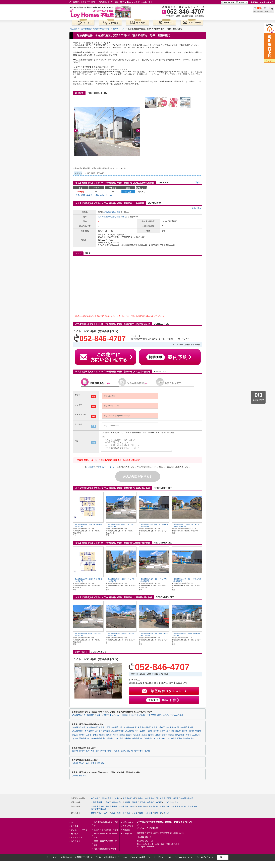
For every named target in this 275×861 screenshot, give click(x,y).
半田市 (162, 731)
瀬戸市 (156, 731)
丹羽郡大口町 (113, 738)
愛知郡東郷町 (84, 738)
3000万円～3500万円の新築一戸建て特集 (139, 715)
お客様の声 (127, 833)
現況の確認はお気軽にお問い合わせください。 (95, 195)
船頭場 (75, 751)
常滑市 (82, 735)
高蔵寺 (94, 813)
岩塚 (136, 813)
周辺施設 (126, 830)
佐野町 (123, 751)
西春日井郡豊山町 (98, 738)
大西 (92, 751)
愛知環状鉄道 (111, 806)
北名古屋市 (179, 735)
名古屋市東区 (92, 727)
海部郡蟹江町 (150, 738)
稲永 (103, 763)
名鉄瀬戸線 (192, 806)
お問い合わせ (128, 822)
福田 (97, 751)
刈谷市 (184, 731)
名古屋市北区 (104, 727)
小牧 (113, 813)
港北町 (110, 751)
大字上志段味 (96, 802)
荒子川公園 (95, 763)
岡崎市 (142, 731)
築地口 (82, 763)
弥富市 (188, 735)
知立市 (129, 735)
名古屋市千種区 (78, 727)
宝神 (88, 751)
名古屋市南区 (78, 731)
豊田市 (191, 731)
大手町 (103, 751)
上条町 (107, 802)
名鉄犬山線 (123, 806)
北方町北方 (168, 802)
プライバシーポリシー (107, 467)
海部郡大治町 (137, 738)
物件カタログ (76, 841)
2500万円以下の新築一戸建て (106, 830)
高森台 (135, 802)
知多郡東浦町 (176, 738)
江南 (100, 813)
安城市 (198, 731)
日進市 (158, 735)
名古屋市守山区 (91, 731)
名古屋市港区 (109, 212)
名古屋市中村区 (129, 727)
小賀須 (117, 212)
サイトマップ (76, 837)
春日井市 (170, 731)
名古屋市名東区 (117, 731)
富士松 (166, 813)
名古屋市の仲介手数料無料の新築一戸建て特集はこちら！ (96, 715)
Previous (76, 130)
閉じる (222, 857)
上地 (176, 802)
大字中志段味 (117, 802)
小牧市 (95, 735)
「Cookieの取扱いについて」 (185, 857)
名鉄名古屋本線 (97, 806)
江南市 (88, 735)
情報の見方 (196, 208)
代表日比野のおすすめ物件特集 (170, 715)
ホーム (73, 822)
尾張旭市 (136, 735)
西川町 (130, 751)
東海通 (75, 763)
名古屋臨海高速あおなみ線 (109, 217)
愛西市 (164, 735)
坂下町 (142, 802)
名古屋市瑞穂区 (158, 727)
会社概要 (74, 826)
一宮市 (149, 731)
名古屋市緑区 (104, 731)
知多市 (122, 735)
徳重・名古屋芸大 (124, 813)
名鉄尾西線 (153, 806)
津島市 (178, 731)
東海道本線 (164, 806)
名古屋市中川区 (186, 727)
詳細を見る (128, 192)
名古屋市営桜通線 (98, 809)
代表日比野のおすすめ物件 (105, 849)
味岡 (141, 813)
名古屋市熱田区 (172, 727)
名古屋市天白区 (131, 731)
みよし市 (196, 735)
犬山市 (75, 735)
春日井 (107, 813)
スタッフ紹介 (128, 826)
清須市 (171, 735)
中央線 (133, 806)
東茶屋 (116, 751)
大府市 (115, 735)
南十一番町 (138, 751)
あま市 (75, 738)
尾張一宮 (158, 813)
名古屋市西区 (116, 727)
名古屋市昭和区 (144, 727)
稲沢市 (102, 735)
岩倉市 (144, 735)
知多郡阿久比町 (163, 738)
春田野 (82, 751)
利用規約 (90, 467)
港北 (124, 217)
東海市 (109, 735)
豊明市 (151, 735)
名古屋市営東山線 (178, 806)
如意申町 (150, 802)
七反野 (147, 751)
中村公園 (148, 813)
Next (138, 130)
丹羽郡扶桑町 (125, 738)
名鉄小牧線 (142, 806)
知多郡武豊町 (188, 738)
